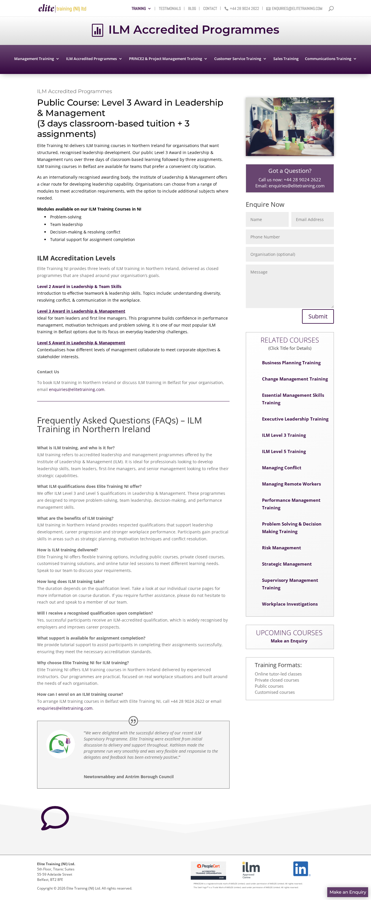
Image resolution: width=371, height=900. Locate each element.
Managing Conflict (281, 467)
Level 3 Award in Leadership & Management (81, 311)
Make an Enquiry (289, 641)
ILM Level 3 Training (284, 435)
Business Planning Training (291, 362)
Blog (192, 8)
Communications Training (328, 59)
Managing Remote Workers (291, 484)
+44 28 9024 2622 (244, 8)
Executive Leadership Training (295, 419)
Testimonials (170, 8)
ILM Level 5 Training (284, 451)
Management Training (34, 59)
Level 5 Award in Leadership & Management (81, 342)
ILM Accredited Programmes (91, 59)
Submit (318, 316)
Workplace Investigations (290, 604)
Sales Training (286, 59)
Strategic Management (287, 564)
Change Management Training (295, 379)
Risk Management (281, 547)
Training (139, 8)
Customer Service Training (237, 59)
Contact (210, 8)
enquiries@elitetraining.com (297, 8)
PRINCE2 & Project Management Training (165, 59)
